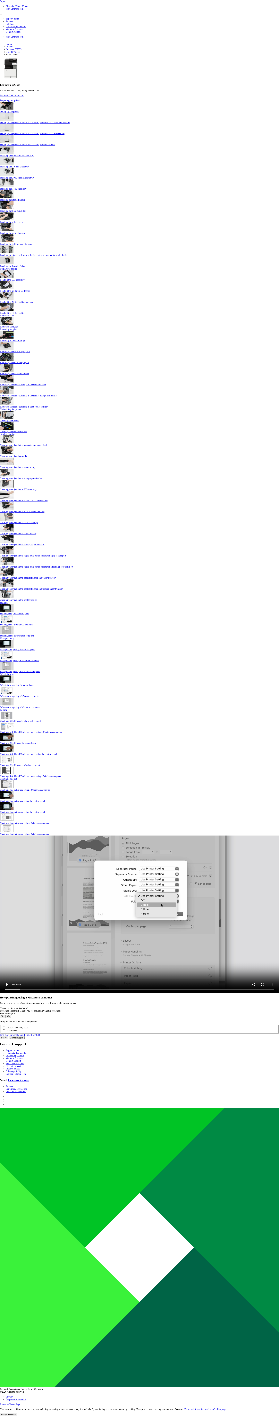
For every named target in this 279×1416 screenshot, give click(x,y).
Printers (9, 46)
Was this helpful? (8, 1013)
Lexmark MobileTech (16, 1074)
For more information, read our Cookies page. (205, 1409)
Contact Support (13, 1061)
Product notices (13, 1068)
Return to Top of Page (10, 1404)
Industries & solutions (16, 1091)
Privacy (9, 1396)
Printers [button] (9, 21)
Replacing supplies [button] (8, 329)
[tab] (139, 100)
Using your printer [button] (8, 269)
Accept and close (8, 1414)
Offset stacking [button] (7, 674)
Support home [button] (12, 18)
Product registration (15, 1055)
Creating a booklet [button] (8, 779)
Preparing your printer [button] (10, 100)
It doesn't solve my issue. (17, 1027)
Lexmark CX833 (14, 49)
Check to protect (13, 1066)
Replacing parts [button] (7, 315)
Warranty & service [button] (15, 29)
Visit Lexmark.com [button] (14, 9)
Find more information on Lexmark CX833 (20, 1035)
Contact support (16, 1038)
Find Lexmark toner (15, 1063)
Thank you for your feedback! (14, 1008)
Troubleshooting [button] (7, 434)
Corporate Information (16, 1399)
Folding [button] (3, 710)
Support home (12, 1050)
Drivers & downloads (16, 1053)
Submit (4, 1038)
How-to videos (12, 52)
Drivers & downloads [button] (16, 26)
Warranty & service (15, 1058)
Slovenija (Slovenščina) (16, 6)
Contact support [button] (13, 32)
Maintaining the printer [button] (10, 409)
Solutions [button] (10, 24)
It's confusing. (12, 1030)
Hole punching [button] (7, 638)
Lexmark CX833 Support (12, 95)
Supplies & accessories (16, 1089)
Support (9, 44)
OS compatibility (13, 1071)
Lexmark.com (18, 1080)
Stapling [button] (4, 602)
